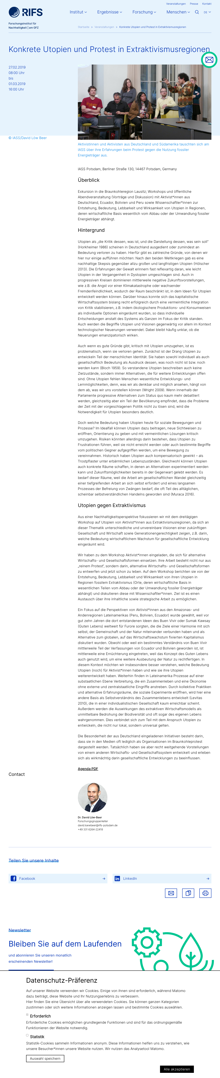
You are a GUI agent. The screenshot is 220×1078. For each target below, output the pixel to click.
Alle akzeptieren (177, 1069)
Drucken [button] (205, 893)
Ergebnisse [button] (108, 11)
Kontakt (206, 3)
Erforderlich (40, 1016)
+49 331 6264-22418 (90, 829)
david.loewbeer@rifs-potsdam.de (98, 825)
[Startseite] (26, 12)
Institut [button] (76, 11)
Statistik (37, 1037)
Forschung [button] (143, 11)
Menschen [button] (176, 11)
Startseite (83, 27)
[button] (188, 893)
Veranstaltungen (176, 3)
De (205, 12)
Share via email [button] (171, 893)
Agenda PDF (88, 769)
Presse (194, 3)
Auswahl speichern (45, 1058)
